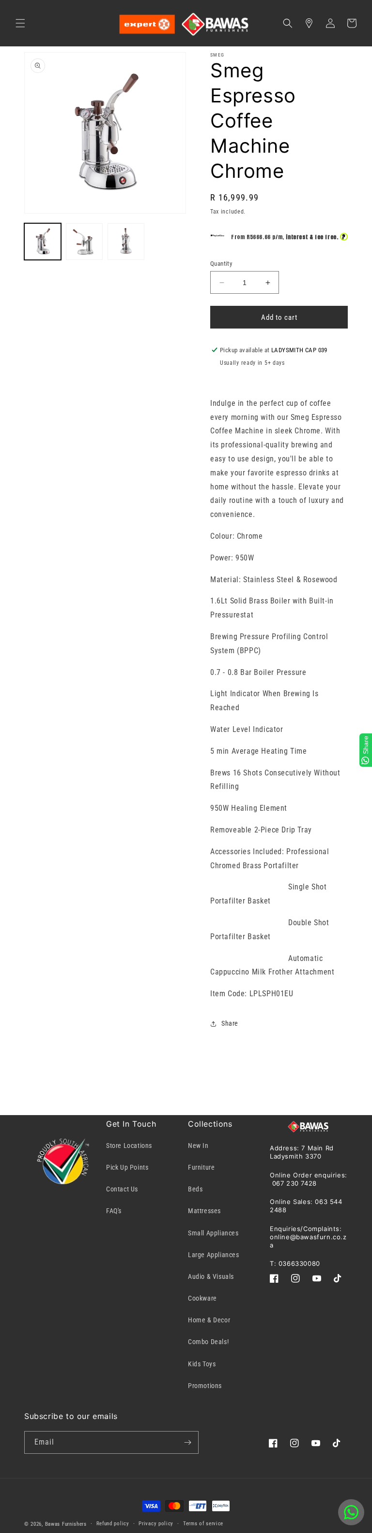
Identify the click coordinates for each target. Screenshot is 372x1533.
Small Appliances (213, 1233)
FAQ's (114, 1211)
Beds (195, 1189)
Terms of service (203, 1523)
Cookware (202, 1298)
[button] (20, 23)
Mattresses (204, 1211)
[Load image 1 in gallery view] (42, 241)
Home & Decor (209, 1320)
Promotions (205, 1386)
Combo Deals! (208, 1342)
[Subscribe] (187, 1442)
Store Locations (129, 1145)
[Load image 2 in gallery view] (84, 241)
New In (198, 1145)
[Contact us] (351, 1512)
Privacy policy (156, 1523)
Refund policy (112, 1523)
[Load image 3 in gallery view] (126, 241)
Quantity (221, 263)
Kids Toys (202, 1364)
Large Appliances (213, 1255)
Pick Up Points (127, 1167)
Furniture (201, 1167)
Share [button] (229, 1023)
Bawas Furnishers (66, 1524)
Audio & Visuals (211, 1276)
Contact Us (122, 1189)
